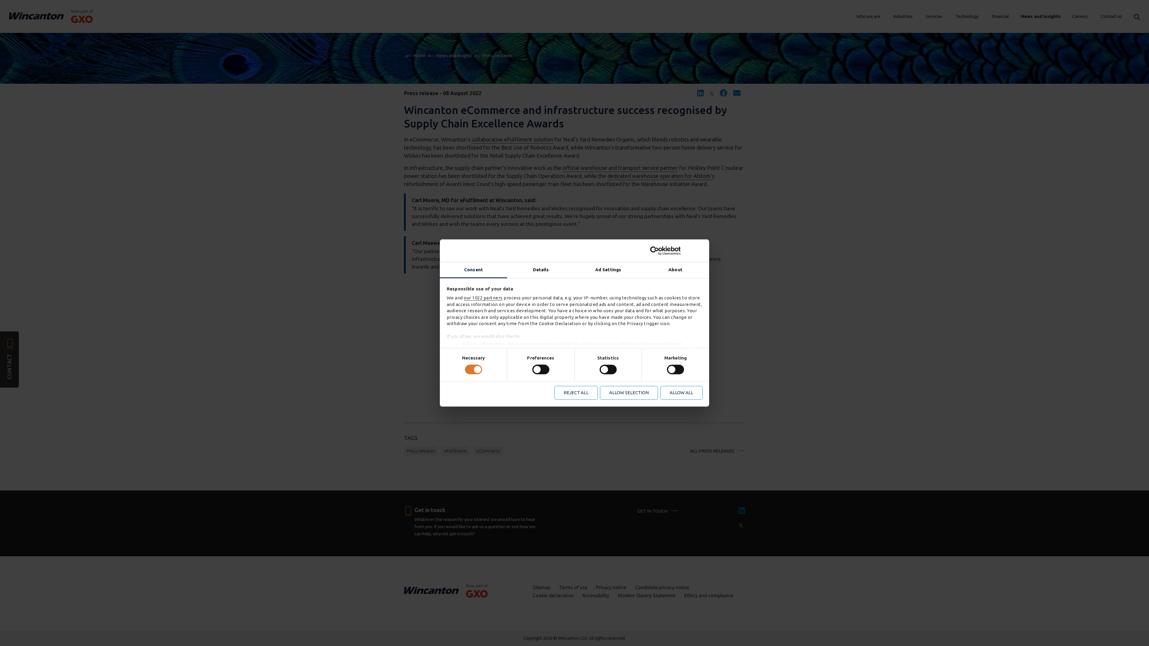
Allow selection (629, 392)
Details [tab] (541, 269)
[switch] (540, 369)
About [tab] (675, 269)
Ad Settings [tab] (608, 269)
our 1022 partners (483, 298)
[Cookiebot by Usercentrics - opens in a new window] (676, 250)
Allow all (681, 392)
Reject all (576, 392)
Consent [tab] (473, 269)
